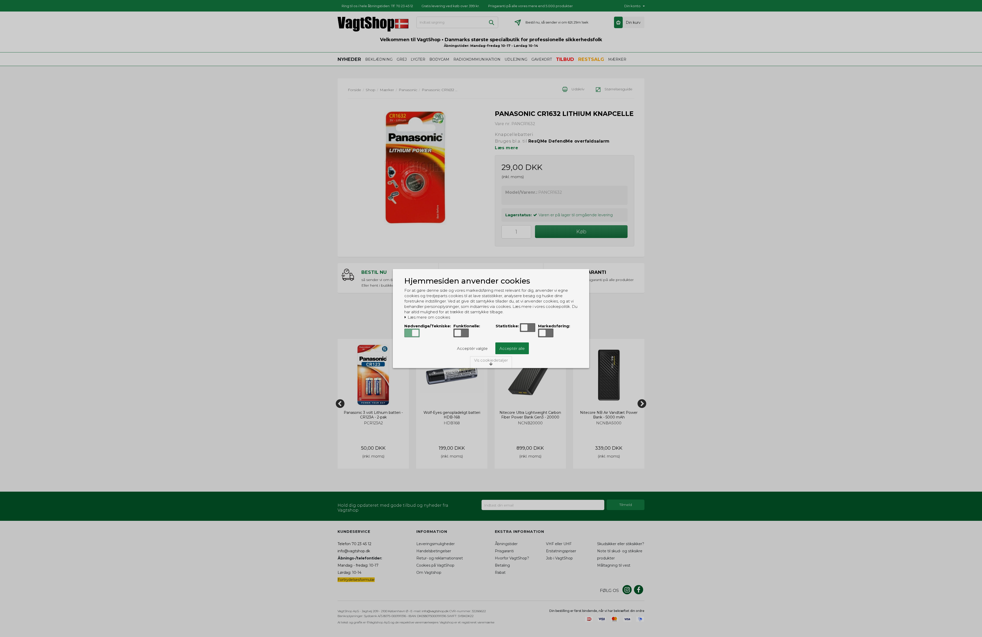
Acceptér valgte (472, 348)
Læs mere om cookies (428, 317)
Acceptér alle (512, 348)
